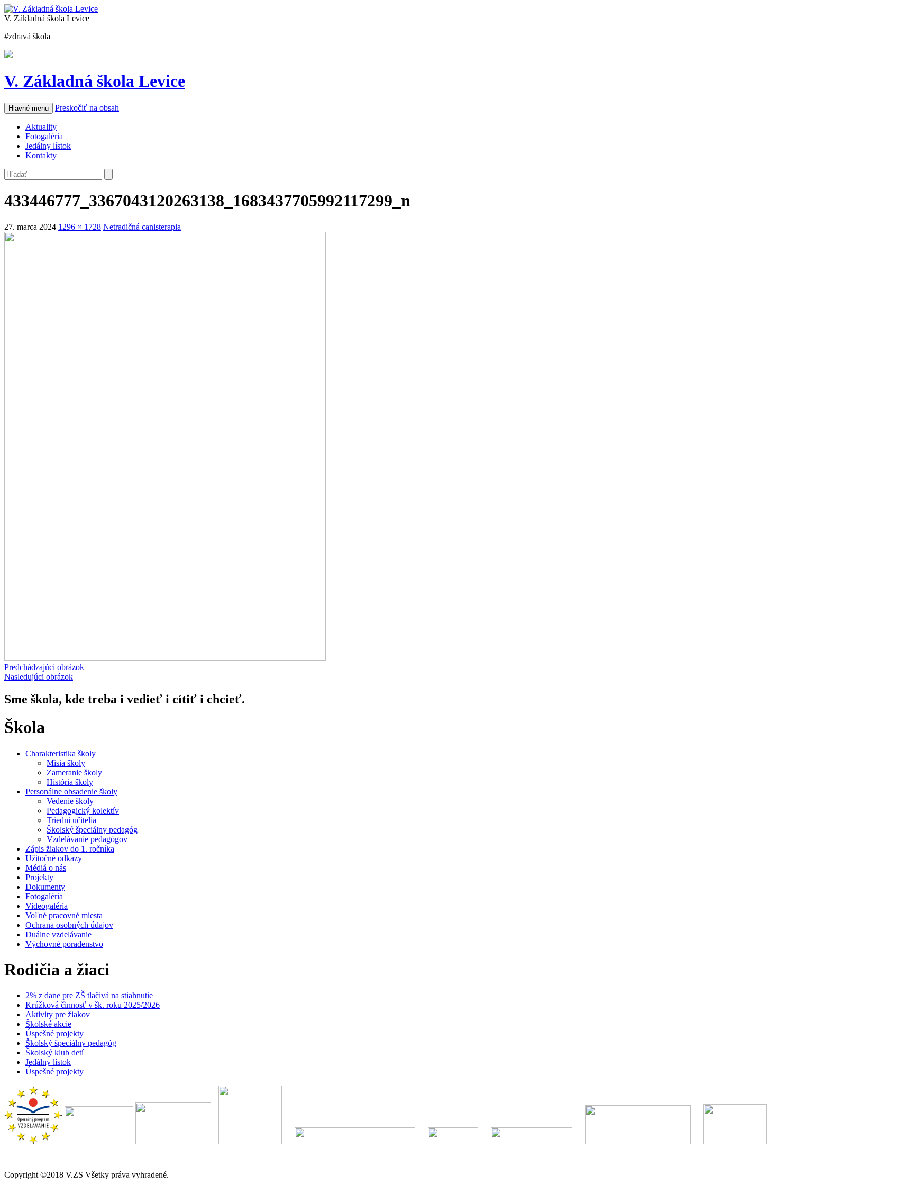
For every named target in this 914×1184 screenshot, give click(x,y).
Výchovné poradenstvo (64, 943)
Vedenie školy (70, 801)
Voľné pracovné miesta (64, 915)
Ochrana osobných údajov (69, 924)
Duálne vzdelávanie (58, 934)
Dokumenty (45, 886)
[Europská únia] (251, 1141)
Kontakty (41, 155)
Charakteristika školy (60, 753)
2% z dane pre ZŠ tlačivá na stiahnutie (89, 995)
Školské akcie (48, 1023)
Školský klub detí (54, 1052)
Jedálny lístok (48, 145)
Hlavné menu (28, 108)
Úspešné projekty (54, 1033)
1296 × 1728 (79, 226)
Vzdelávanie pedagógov (87, 839)
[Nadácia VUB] (356, 1141)
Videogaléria (46, 905)
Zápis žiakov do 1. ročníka (69, 848)
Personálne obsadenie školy (71, 791)
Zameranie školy (74, 772)
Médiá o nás (45, 867)
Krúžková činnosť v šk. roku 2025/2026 (92, 1004)
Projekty (39, 877)
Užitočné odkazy (53, 858)
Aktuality (41, 126)
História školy (70, 782)
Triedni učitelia (71, 820)
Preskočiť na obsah (87, 107)
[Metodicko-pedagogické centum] (100, 1141)
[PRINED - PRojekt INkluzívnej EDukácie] (174, 1141)
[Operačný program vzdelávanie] (34, 1141)
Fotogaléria (44, 136)
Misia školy (66, 762)
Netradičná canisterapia (142, 226)
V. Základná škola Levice (94, 81)
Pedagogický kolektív (83, 810)
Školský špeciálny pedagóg (92, 829)
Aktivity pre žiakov (57, 1014)
